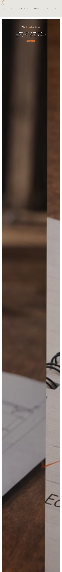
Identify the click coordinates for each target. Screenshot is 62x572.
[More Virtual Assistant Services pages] (28, 8)
